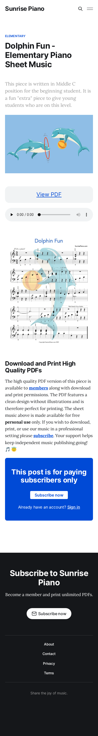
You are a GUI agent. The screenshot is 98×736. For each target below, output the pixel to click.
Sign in (73, 507)
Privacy (49, 663)
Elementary (15, 36)
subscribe (43, 435)
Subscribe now (49, 495)
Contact (48, 653)
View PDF (49, 194)
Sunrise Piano (24, 9)
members (38, 388)
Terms (49, 673)
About (49, 644)
